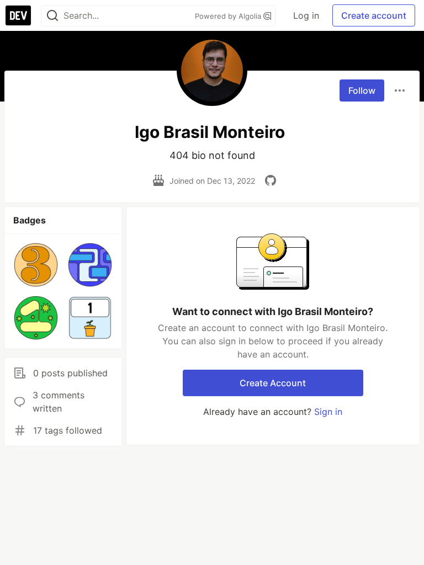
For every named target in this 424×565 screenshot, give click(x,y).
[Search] (52, 16)
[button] (36, 265)
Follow (361, 90)
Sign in (328, 411)
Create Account (273, 382)
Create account (373, 15)
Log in (306, 15)
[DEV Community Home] (18, 15)
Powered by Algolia (229, 16)
